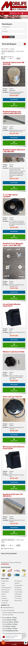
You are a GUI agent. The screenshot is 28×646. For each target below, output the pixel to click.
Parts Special (5, 592)
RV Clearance (18, 589)
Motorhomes (18, 600)
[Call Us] (18, 13)
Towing (4, 596)
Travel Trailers (18, 592)
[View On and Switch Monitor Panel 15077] (14, 317)
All (8, 49)
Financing (4, 598)
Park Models (18, 596)
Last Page (19, 58)
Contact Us (4, 602)
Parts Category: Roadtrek (6, 26)
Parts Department (6, 587)
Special (12, 49)
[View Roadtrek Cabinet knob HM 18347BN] (14, 76)
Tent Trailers (18, 598)
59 (14, 58)
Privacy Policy (5, 581)
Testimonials (5, 600)
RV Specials (18, 587)
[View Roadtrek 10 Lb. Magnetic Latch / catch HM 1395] (14, 263)
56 (8, 58)
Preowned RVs (18, 585)
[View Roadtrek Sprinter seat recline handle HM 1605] (14, 120)
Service (4, 594)
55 (6, 58)
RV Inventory (18, 581)
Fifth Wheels (18, 594)
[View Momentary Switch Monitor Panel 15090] (14, 459)
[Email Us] (22, 13)
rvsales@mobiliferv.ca (8, 607)
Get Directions (5, 564)
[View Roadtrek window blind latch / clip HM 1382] (14, 158)
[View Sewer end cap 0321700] (14, 410)
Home (3, 583)
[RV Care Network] (3, 570)
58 (12, 58)
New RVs (17, 583)
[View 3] (14, 207)
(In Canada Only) (15, 612)
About (3, 585)
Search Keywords (4, 31)
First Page (2, 58)
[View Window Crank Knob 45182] (14, 361)
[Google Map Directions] (26, 13)
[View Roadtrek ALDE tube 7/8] (14, 506)
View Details (14, 99)
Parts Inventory (6, 589)
